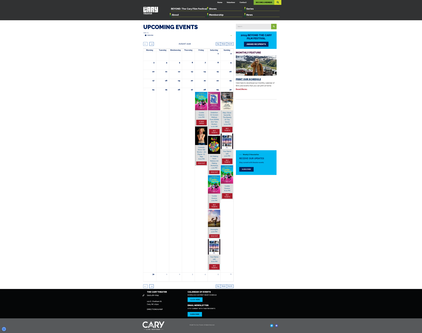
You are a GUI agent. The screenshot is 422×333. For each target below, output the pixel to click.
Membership (216, 14)
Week (224, 44)
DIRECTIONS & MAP (155, 309)
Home (219, 2)
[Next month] (151, 44)
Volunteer (231, 2)
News (249, 14)
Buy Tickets (214, 131)
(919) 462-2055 (153, 295)
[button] (278, 2)
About (175, 14)
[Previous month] (145, 44)
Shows (213, 8)
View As (145, 33)
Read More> (241, 89)
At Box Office (201, 122)
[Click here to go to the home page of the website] (164, 326)
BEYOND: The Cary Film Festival (189, 8)
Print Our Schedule (248, 79)
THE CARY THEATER (157, 292)
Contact (243, 2)
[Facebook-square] (276, 325)
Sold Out (201, 163)
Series (250, 8)
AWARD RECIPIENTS (256, 44)
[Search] (274, 26)
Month (230, 44)
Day (218, 44)
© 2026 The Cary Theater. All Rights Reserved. (202, 325)
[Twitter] (271, 325)
